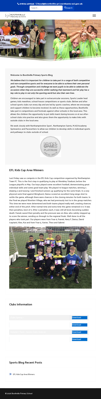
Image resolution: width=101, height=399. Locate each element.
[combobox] (46, 8)
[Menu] (94, 16)
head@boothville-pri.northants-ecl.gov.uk (60, 4)
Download (76, 317)
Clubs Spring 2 (17, 325)
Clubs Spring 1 (16, 317)
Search (69, 8)
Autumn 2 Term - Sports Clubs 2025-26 (28, 339)
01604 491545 (27, 4)
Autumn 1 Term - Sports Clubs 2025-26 (28, 332)
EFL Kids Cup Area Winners (26, 170)
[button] (4, 41)
